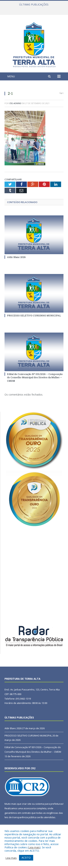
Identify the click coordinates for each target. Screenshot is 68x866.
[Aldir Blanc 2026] (34, 234)
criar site (26, 803)
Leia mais (34, 847)
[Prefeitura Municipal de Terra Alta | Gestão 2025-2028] (34, 44)
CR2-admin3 (15, 103)
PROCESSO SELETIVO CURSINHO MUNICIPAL (33, 8)
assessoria (29, 808)
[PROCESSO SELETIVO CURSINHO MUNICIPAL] (34, 293)
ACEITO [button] (26, 857)
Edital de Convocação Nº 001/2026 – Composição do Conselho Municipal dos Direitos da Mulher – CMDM (35, 377)
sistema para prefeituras (49, 803)
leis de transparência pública (20, 817)
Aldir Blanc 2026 (16, 257)
